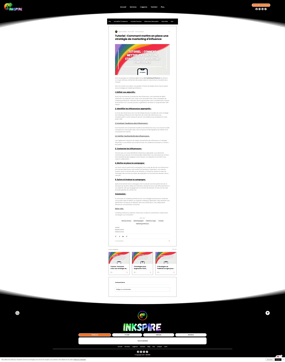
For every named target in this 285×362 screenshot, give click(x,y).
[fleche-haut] (268, 313)
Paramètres (270, 359)
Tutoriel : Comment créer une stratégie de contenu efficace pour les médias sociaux (118, 267)
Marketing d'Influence (142, 223)
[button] (165, 346)
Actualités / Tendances (121, 21)
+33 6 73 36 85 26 (142, 341)
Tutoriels (160, 221)
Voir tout (174, 249)
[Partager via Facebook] (115, 236)
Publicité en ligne (119, 231)
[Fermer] (283, 359)
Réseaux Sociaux (126, 221)
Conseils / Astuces (136, 21)
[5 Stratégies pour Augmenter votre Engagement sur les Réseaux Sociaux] (142, 258)
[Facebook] (256, 9)
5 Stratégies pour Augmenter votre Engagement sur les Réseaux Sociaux (141, 267)
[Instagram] (259, 9)
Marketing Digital (138, 221)
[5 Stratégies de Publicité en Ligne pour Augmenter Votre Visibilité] (166, 258)
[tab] (94, 334)
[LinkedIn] (262, 9)
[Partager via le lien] (126, 236)
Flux (110, 21)
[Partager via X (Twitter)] (119, 236)
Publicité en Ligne (151, 221)
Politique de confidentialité (80, 359)
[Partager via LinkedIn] (123, 236)
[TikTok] (265, 9)
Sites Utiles (165, 21)
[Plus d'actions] (169, 32)
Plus (172, 21)
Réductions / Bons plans (151, 21)
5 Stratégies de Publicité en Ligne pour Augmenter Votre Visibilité (165, 267)
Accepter (278, 359)
